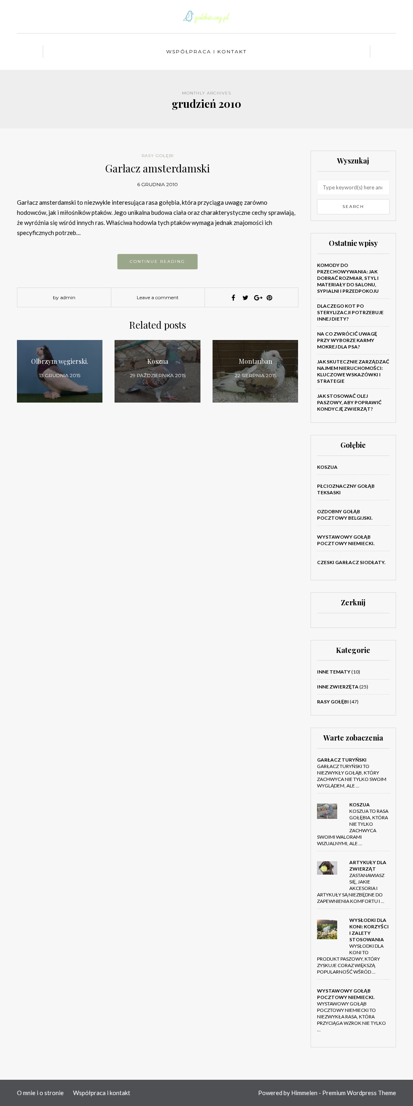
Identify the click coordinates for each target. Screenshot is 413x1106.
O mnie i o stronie (40, 1092)
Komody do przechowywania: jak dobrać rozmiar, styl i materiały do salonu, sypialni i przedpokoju (348, 278)
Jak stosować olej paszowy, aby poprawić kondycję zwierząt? (349, 402)
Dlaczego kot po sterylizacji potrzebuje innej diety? (350, 312)
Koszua (327, 467)
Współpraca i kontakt (206, 51)
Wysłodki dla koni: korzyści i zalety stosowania (369, 929)
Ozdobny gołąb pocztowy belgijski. (345, 514)
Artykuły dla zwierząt (367, 865)
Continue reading (157, 261)
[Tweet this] (245, 297)
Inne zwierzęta (338, 687)
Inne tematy (333, 672)
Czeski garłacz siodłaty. (351, 562)
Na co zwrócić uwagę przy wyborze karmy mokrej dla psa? (347, 340)
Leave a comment (158, 297)
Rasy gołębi (158, 155)
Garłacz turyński (342, 760)
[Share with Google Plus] (257, 297)
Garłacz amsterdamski (157, 168)
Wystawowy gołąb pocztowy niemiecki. (346, 540)
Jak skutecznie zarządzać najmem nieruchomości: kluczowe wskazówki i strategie (353, 371)
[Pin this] (269, 297)
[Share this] (233, 297)
